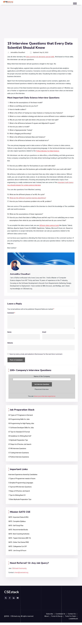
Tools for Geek (70, 616)
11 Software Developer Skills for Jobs (21, 427)
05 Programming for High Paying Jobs (21, 423)
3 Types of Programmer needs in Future (21, 478)
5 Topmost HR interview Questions (20, 487)
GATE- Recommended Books (18, 530)
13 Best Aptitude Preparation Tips (19, 499)
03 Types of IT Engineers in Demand (20, 415)
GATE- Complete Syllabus (17, 521)
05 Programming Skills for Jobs (19, 419)
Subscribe (49, 614)
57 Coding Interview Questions (18, 453)
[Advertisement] (41, 22)
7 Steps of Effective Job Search (19, 491)
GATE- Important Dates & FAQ (18, 517)
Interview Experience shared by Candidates (22, 474)
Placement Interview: (42, 389)
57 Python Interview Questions (18, 457)
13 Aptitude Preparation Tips (18, 440)
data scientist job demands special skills (40, 57)
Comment (11, 313)
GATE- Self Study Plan (15, 525)
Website (10, 343)
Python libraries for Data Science (47, 151)
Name (9, 332)
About (46, 616)
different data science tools (49, 225)
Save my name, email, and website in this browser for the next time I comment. (36, 354)
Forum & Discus (56, 616)
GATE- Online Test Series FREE (18, 542)
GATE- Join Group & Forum (17, 550)
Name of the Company (42, 376)
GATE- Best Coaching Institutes (18, 534)
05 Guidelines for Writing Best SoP (19, 436)
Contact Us (72, 614)
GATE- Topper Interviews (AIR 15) (19, 538)
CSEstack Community (19, 568)
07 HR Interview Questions (17, 448)
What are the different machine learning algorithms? (28, 198)
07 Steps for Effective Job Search (19, 444)
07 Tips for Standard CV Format (19, 432)
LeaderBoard (73, 619)
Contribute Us (60, 614)
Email (44, 332)
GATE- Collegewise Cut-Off (17, 546)
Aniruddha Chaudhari (18, 52)
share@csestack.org (21, 572)
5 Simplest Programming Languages (20, 483)
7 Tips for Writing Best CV (17, 495)
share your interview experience (44, 396)
